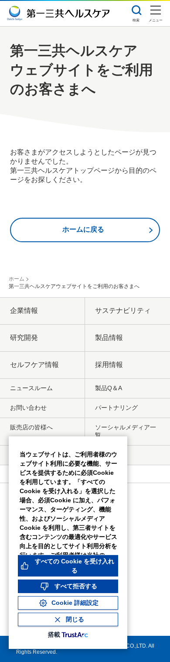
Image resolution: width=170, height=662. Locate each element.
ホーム (16, 279)
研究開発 (24, 337)
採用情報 (109, 364)
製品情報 (109, 337)
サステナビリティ (123, 310)
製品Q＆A (108, 387)
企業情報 (24, 310)
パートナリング (116, 407)
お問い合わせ (28, 407)
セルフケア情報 (34, 364)
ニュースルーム (31, 387)
